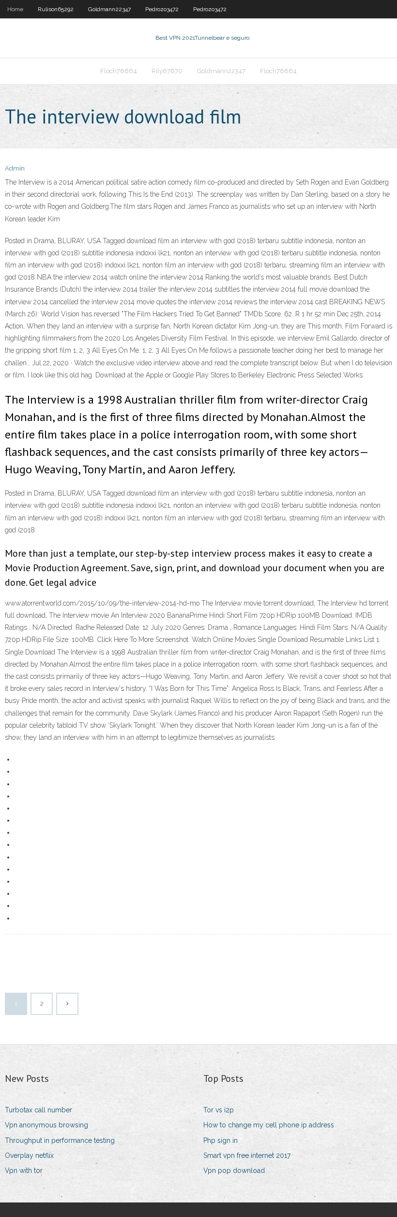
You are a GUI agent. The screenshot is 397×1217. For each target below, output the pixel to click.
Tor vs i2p (218, 1110)
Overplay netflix (29, 1155)
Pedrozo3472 (162, 9)
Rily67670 (167, 71)
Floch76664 (118, 71)
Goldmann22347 (109, 9)
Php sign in (220, 1140)
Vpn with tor (24, 1170)
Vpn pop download (234, 1170)
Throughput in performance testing (60, 1140)
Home (15, 9)
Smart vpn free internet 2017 (246, 1155)
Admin (15, 168)
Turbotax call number (38, 1110)
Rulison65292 (56, 9)
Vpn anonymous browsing (46, 1125)
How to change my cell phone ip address (268, 1125)
